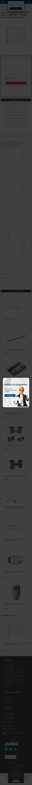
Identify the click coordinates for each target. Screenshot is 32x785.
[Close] (27, 379)
